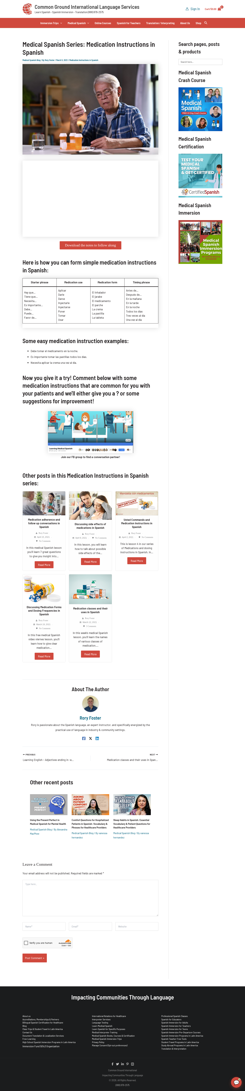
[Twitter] (117, 1064)
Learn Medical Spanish (102, 1025)
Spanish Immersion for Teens (174, 1029)
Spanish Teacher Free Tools (173, 1038)
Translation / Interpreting (160, 23)
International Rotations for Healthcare (109, 1016)
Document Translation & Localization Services (43, 1035)
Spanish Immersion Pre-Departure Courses (180, 1032)
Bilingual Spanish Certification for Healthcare (42, 1022)
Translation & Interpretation (173, 1048)
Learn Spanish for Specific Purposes (108, 1029)
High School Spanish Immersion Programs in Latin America (49, 1042)
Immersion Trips (49, 23)
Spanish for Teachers (128, 23)
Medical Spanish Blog (31, 60)
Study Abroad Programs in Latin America (179, 1045)
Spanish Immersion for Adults (174, 1022)
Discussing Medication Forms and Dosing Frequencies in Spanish (44, 610)
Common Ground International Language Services (87, 6)
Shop (198, 23)
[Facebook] (84, 738)
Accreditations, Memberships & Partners (40, 1019)
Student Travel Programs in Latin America (180, 1042)
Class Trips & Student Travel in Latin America (42, 1029)
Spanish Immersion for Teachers (176, 1025)
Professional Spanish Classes (174, 1016)
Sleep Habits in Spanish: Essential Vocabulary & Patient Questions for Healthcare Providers (131, 823)
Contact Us (27, 1032)
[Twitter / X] (90, 738)
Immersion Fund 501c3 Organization (41, 1046)
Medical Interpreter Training (104, 1032)
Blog (24, 1025)
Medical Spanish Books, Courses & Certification (113, 1035)
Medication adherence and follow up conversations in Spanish (44, 523)
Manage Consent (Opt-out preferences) (109, 1045)
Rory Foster (43, 533)
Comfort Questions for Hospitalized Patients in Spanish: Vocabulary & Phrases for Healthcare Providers (90, 823)
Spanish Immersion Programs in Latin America (182, 1035)
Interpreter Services (101, 1019)
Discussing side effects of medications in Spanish (90, 525)
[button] (60, 23)
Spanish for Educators (171, 1019)
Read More (44, 565)
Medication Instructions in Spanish (83, 60)
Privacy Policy (98, 1042)
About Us (185, 23)
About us (26, 1016)
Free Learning (29, 1038)
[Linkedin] (97, 738)
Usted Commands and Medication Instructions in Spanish (136, 523)
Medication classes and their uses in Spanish (90, 610)
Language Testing (100, 1022)
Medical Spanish (77, 23)
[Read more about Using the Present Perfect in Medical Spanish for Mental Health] (49, 804)
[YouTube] (132, 1064)
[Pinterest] (127, 1064)
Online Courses (103, 23)
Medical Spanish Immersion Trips (107, 1038)
